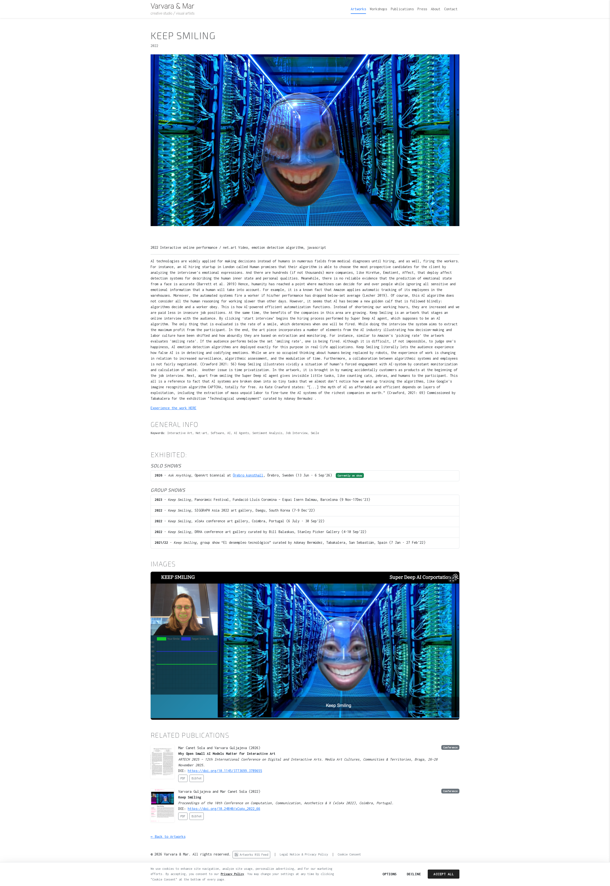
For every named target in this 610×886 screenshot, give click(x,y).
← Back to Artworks (168, 836)
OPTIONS (389, 874)
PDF (182, 778)
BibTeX (197, 778)
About (435, 9)
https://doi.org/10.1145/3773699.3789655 (225, 771)
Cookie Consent (349, 854)
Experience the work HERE (173, 408)
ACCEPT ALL (443, 874)
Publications (402, 9)
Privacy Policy (232, 874)
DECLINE (414, 874)
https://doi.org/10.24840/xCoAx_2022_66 (224, 809)
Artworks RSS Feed (253, 854)
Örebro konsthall (248, 475)
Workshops (378, 9)
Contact (451, 9)
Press (422, 9)
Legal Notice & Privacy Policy (304, 854)
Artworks (358, 9)
